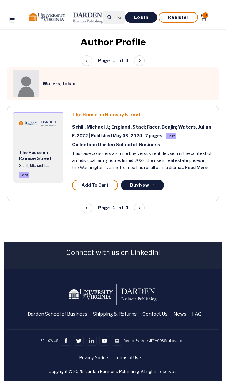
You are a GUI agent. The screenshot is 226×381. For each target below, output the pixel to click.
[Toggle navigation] (12, 19)
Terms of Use (128, 357)
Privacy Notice (93, 357)
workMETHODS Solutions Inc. (162, 340)
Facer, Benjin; (162, 127)
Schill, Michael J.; (91, 127)
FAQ (197, 314)
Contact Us (154, 314)
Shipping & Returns (115, 314)
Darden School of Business (57, 314)
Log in (141, 17)
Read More (196, 167)
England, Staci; (129, 127)
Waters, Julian (194, 127)
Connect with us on (113, 252)
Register (178, 17)
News (179, 314)
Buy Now (139, 185)
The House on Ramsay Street (106, 114)
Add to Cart (95, 185)
